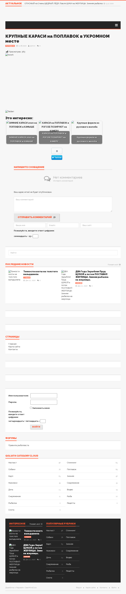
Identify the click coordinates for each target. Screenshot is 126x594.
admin (32, 46)
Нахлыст (12, 463)
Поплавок (10, 46)
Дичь (10, 490)
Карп (10, 476)
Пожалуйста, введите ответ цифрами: (34, 231)
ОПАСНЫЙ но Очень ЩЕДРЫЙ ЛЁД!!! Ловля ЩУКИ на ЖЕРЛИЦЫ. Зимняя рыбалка (64, 3)
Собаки (27, 277)
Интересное (17, 524)
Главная (12, 344)
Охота (11, 510)
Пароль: (12, 402)
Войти (36, 427)
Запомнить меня (41, 408)
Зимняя (79, 283)
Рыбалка (12, 503)
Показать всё (113, 265)
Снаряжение (73, 483)
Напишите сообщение (29, 167)
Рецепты (71, 503)
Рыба (69, 496)
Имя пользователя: (18, 396)
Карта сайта (14, 346)
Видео (70, 490)
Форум (79, 588)
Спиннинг (71, 463)
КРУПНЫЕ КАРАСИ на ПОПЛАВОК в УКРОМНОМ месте (57, 39)
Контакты (13, 349)
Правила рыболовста (18, 445)
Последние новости (19, 264)
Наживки (12, 483)
